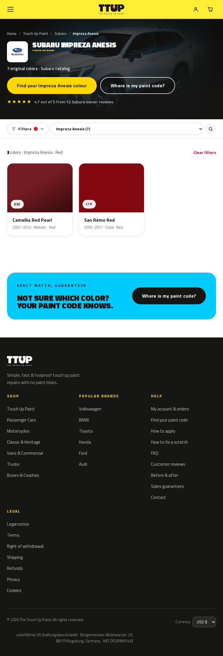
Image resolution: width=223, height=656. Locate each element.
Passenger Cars (21, 420)
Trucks (13, 464)
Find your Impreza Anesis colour (52, 85)
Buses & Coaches (23, 475)
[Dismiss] (25, 644)
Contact (158, 497)
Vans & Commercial (25, 453)
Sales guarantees (167, 486)
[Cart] (210, 9)
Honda (85, 442)
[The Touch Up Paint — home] (112, 9)
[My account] (196, 9)
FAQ (154, 453)
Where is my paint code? (138, 85)
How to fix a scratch (169, 442)
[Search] (210, 128)
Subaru (60, 33)
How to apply (163, 431)
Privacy (13, 579)
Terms (13, 535)
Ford (83, 453)
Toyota (86, 431)
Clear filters (204, 152)
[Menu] (10, 9)
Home (12, 33)
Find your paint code (169, 420)
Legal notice (18, 524)
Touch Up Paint (35, 33)
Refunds (15, 568)
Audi (83, 464)
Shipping (15, 557)
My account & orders (170, 409)
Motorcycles (18, 431)
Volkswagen (90, 409)
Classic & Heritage (23, 442)
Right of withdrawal (25, 546)
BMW (84, 420)
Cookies (14, 590)
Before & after (164, 475)
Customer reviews (168, 464)
